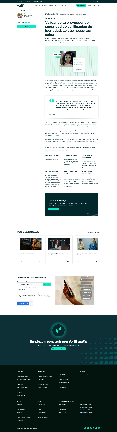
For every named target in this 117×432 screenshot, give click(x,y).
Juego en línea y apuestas (44, 382)
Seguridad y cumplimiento (86, 409)
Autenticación (62, 376)
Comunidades (41, 379)
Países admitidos (42, 412)
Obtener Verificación (38, 1)
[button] (81, 233)
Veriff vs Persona (63, 412)
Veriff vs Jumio (62, 409)
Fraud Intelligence (21, 395)
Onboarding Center (21, 409)
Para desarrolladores (21, 415)
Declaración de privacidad (86, 404)
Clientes (40, 407)
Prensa (39, 409)
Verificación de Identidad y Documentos (26, 374)
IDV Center (19, 412)
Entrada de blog (55, 13)
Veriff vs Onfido (62, 404)
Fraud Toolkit (20, 420)
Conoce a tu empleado (64, 382)
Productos (37, 5)
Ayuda (28, 1)
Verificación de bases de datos (24, 379)
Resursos (19, 401)
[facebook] (26, 22)
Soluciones (44, 5)
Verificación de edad (21, 382)
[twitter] (29, 22)
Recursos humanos (42, 387)
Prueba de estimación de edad (23, 417)
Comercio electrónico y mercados (45, 376)
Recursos (57, 5)
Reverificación (62, 387)
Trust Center (41, 415)
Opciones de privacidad (88, 412)
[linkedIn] (23, 22)
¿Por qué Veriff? (41, 404)
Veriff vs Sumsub (63, 407)
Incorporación (62, 374)
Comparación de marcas (66, 401)
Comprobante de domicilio (23, 376)
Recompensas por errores (86, 407)
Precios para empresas (85, 374)
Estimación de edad (21, 390)
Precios (51, 5)
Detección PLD (20, 384)
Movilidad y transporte (43, 384)
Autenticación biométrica (22, 387)
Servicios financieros (42, 374)
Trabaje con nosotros (43, 417)
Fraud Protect (20, 392)
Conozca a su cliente (63, 385)
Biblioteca (47, 13)
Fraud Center (20, 407)
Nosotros (63, 5)
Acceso (20, 1)
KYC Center (19, 404)
